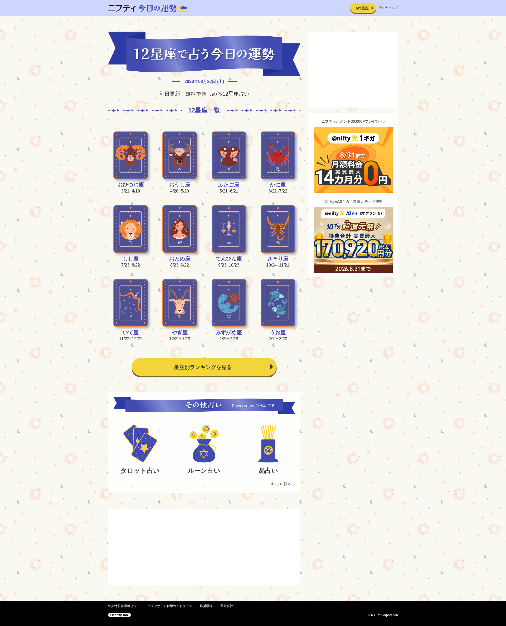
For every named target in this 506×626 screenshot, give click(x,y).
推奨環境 (206, 606)
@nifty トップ (388, 7)
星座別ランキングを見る (203, 367)
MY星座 (362, 8)
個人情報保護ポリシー (124, 606)
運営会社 (226, 606)
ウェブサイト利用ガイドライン (170, 606)
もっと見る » (283, 484)
